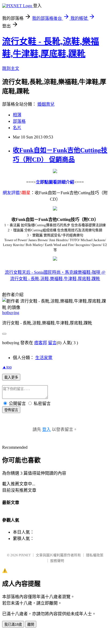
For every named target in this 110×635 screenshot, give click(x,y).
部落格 (19, 121)
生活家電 (43, 357)
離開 (30, 624)
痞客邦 (40, 342)
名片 (17, 127)
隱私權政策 (94, 555)
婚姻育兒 (45, 104)
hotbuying (10, 312)
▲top (7, 367)
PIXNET (25, 555)
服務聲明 (57, 561)
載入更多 (11, 377)
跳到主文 (10, 68)
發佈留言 (11, 410)
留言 (52, 342)
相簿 (17, 115)
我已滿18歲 (13, 624)
